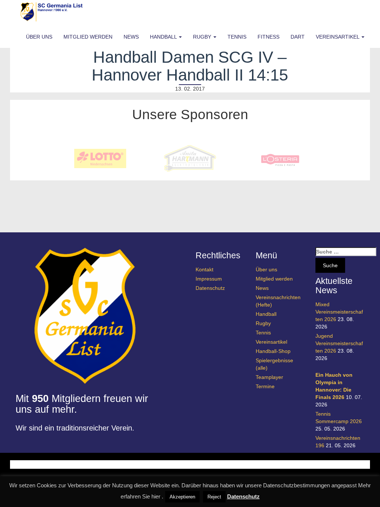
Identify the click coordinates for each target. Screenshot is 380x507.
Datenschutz (210, 288)
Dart (298, 37)
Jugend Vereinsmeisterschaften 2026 (339, 343)
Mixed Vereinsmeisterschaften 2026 (339, 311)
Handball (164, 37)
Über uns (39, 37)
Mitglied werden (87, 37)
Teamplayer (269, 377)
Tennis (236, 37)
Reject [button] (214, 497)
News (131, 37)
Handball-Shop (273, 351)
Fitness (268, 37)
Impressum (209, 279)
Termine (265, 386)
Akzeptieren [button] (182, 497)
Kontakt (204, 269)
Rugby (203, 37)
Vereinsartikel (338, 37)
